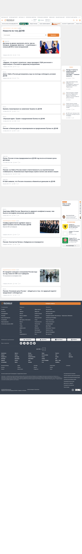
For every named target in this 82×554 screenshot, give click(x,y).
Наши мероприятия (5, 317)
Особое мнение (38, 313)
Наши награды (66, 387)
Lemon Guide (52, 17)
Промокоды (71, 222)
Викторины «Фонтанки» (25, 319)
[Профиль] (79, 20)
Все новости (15, 28)
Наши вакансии (4, 321)
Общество (37, 311)
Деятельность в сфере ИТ (68, 383)
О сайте (3, 309)
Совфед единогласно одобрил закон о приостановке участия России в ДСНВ (17, 224)
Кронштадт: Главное (50, 328)
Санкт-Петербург (7, 28)
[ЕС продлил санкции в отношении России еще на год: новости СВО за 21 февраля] (49, 275)
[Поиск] (73, 20)
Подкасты (37, 315)
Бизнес (21, 313)
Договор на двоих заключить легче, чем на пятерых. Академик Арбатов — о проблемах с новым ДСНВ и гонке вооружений (19, 45)
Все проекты (49, 334)
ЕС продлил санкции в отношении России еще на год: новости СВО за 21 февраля (20, 273)
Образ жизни (38, 309)
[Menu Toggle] (2, 20)
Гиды (21, 323)
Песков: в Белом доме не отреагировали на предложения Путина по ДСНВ (30, 128)
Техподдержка (4, 313)
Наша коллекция (50, 319)
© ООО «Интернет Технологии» (33, 389)
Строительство (38, 321)
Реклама (3, 315)
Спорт (36, 319)
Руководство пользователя (69, 385)
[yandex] (34, 343)
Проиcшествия (38, 317)
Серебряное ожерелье (31, 17)
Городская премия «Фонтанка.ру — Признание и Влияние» (59, 315)
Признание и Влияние (42, 17)
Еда (20, 330)
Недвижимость (23, 334)
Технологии (37, 323)
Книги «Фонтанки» (50, 321)
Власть (21, 321)
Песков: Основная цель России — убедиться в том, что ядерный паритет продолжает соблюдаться (29, 292)
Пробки (41, 20)
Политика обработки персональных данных (72, 375)
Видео (21, 317)
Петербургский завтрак (71, 17)
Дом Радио (48, 326)
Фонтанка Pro (49, 309)
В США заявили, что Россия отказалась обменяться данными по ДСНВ (29, 181)
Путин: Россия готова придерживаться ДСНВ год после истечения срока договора (30, 159)
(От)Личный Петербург (51, 317)
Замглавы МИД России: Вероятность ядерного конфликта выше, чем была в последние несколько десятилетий (28, 212)
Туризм (36, 326)
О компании (4, 319)
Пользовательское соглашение (69, 373)
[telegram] (24, 343)
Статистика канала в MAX (7, 323)
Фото (36, 334)
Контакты (3, 311)
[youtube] (31, 343)
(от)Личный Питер (13, 17)
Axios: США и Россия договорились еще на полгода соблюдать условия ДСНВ (29, 75)
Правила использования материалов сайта (72, 377)
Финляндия (37, 330)
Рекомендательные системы (69, 381)
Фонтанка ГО (22, 17)
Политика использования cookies (70, 379)
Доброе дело (23, 328)
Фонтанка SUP (4, 17)
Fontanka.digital (49, 323)
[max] (21, 343)
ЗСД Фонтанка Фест (60, 17)
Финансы (37, 328)
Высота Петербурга (50, 332)
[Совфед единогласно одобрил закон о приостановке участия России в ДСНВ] (49, 226)
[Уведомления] (76, 20)
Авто (21, 309)
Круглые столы (49, 330)
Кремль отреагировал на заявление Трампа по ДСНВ (22, 109)
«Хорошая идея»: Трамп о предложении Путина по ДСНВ (24, 119)
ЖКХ (21, 332)
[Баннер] (24, 24)
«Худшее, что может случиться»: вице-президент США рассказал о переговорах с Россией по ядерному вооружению (27, 63)
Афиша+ (22, 311)
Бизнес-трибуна (23, 315)
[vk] (27, 343)
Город (21, 326)
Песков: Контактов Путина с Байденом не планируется (23, 242)
